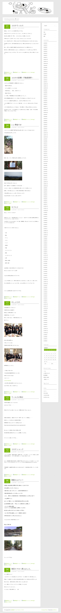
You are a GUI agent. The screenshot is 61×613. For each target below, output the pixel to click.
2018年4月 (45, 247)
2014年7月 (45, 338)
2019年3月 (45, 224)
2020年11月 (46, 183)
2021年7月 (45, 167)
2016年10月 (46, 283)
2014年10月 (46, 332)
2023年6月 (45, 120)
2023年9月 (45, 114)
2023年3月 (45, 126)
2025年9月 (45, 65)
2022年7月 (45, 143)
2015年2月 (45, 324)
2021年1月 (45, 179)
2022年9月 (45, 139)
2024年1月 (45, 106)
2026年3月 (45, 53)
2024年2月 (45, 104)
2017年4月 (45, 271)
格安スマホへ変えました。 (21, 569)
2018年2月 (45, 251)
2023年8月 (45, 116)
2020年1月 (45, 204)
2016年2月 (45, 300)
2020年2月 (45, 202)
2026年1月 (45, 57)
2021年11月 (46, 159)
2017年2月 (45, 275)
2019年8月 (45, 214)
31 (46, 361)
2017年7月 (45, 265)
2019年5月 (45, 220)
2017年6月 (45, 267)
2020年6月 (45, 194)
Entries (46, 393)
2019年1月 (45, 228)
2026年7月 (45, 45)
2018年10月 (46, 234)
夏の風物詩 (45, 375)
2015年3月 (45, 322)
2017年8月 (45, 263)
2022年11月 (46, 134)
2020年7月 (45, 192)
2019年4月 (45, 222)
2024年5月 (45, 98)
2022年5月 (45, 147)
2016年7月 (45, 289)
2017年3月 (45, 273)
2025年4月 (45, 75)
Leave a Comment (21, 28)
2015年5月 (45, 318)
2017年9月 (45, 261)
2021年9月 (45, 163)
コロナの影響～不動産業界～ (22, 78)
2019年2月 (45, 226)
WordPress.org (46, 397)
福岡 (44, 36)
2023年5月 (45, 122)
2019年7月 (45, 216)
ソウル (45, 371)
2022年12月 (46, 132)
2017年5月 (45, 269)
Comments (46, 395)
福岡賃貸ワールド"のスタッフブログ (17, 609)
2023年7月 (45, 118)
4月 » (52, 363)
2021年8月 (45, 165)
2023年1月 (45, 130)
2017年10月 (46, 259)
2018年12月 (46, 230)
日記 (44, 32)
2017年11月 (46, 257)
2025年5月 (45, 73)
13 (51, 355)
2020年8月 (45, 189)
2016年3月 (45, 298)
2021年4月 (45, 173)
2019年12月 (46, 206)
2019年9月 (45, 212)
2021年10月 (46, 161)
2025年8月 (45, 67)
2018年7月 (45, 240)
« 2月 (45, 363)
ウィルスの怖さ (17, 397)
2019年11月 (46, 208)
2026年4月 (45, 51)
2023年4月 (45, 124)
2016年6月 (45, 291)
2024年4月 (45, 100)
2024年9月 (45, 90)
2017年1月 (45, 277)
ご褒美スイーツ (46, 379)
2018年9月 (45, 236)
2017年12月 (46, 255)
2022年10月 (46, 136)
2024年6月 (45, 96)
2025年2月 (45, 79)
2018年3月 (45, 249)
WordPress (55, 609)
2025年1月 (45, 81)
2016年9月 (45, 285)
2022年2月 (45, 153)
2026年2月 (45, 55)
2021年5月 (45, 171)
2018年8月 (45, 238)
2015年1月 (45, 326)
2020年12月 (46, 181)
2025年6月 (45, 71)
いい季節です (16, 125)
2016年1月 (45, 302)
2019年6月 (45, 218)
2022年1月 (45, 155)
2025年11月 (46, 61)
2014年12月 (46, 328)
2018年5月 (45, 245)
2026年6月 (45, 47)
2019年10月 (46, 210)
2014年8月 (45, 336)
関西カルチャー (17, 480)
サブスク (14, 207)
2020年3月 (45, 200)
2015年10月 (46, 308)
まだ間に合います (47, 373)
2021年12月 (46, 157)
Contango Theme (44, 609)
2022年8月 (45, 141)
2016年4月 (45, 296)
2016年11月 (46, 281)
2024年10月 (46, 88)
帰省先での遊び (46, 377)
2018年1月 (45, 253)
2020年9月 (45, 187)
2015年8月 (45, 312)
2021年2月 (45, 177)
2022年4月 (45, 149)
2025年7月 (45, 69)
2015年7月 (45, 314)
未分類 (45, 34)
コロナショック (17, 449)
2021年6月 (45, 169)
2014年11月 (46, 330)
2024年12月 (46, 83)
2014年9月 (45, 334)
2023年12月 (46, 108)
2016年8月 (45, 287)
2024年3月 (45, 102)
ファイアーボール (7, 380)
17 (46, 357)
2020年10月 (46, 185)
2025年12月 (46, 59)
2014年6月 (45, 340)
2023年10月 (46, 112)
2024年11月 (46, 85)
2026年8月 (45, 43)
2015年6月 (45, 316)
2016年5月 (45, 293)
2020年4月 (45, 198)
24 (46, 359)
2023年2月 (45, 128)
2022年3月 (45, 151)
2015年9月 (45, 310)
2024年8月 (45, 92)
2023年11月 (46, 110)
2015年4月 (45, 320)
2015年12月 (46, 304)
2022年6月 (45, 145)
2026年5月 (45, 49)
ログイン (45, 391)
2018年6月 (45, 242)
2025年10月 (46, 63)
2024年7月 (45, 94)
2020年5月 (45, 196)
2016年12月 (46, 279)
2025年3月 (45, 77)
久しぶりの (15, 302)
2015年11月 (46, 306)
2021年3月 (45, 175)
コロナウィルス (17, 25)
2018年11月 (46, 232)
